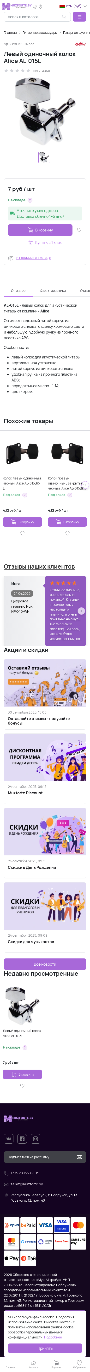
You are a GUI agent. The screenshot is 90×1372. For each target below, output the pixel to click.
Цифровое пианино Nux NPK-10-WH (22, 604)
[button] (79, 17)
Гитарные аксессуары (40, 32)
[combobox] (37, 17)
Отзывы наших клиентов (39, 566)
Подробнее (53, 1337)
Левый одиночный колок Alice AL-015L (22, 1033)
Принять (45, 1348)
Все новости (45, 964)
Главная (10, 32)
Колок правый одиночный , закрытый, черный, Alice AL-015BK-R (66, 483)
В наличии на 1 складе (33, 257)
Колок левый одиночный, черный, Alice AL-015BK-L (22, 483)
